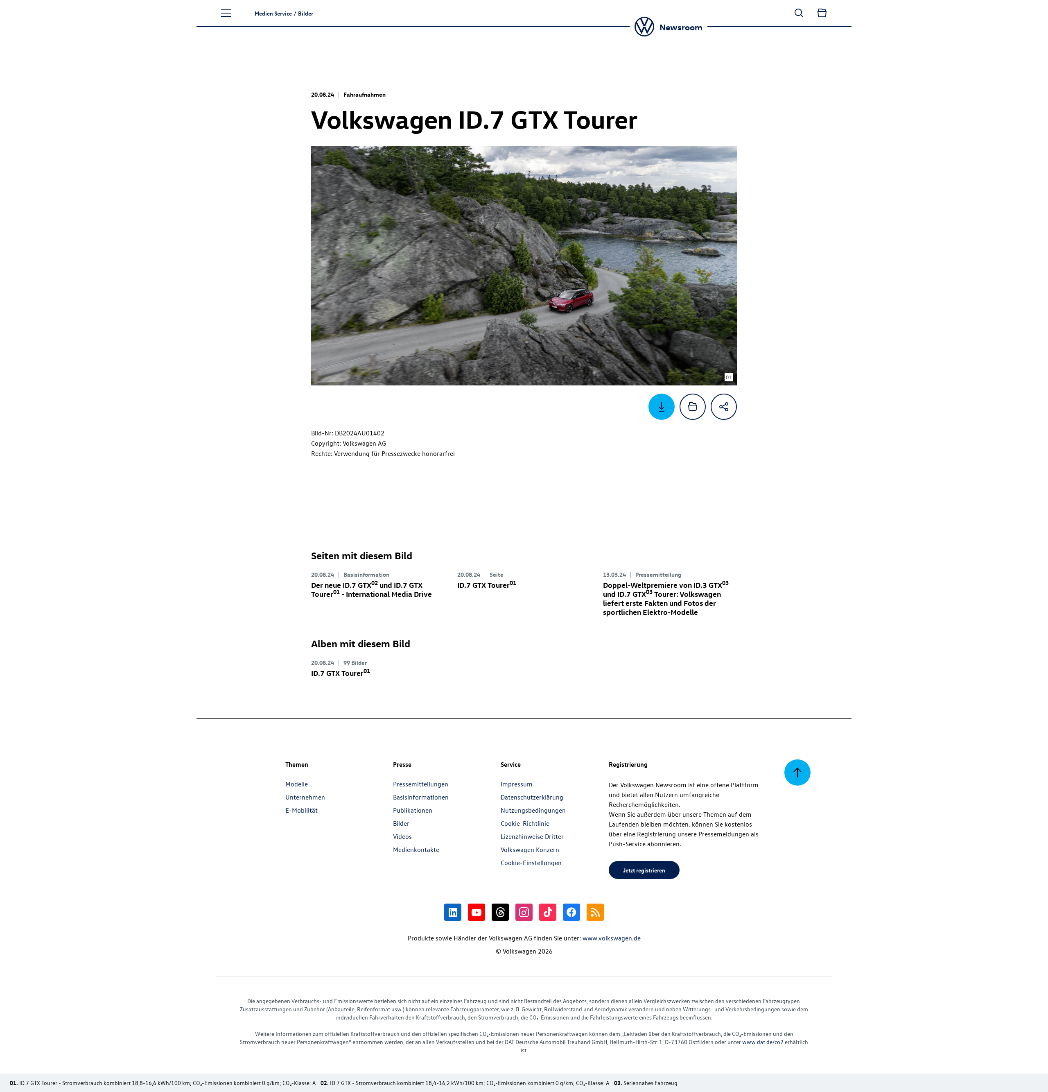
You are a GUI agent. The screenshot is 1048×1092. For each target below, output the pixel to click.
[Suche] (799, 13)
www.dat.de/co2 (763, 1042)
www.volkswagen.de (612, 938)
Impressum (517, 784)
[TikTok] (547, 912)
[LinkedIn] (452, 912)
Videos (402, 836)
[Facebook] (571, 912)
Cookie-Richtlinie (525, 823)
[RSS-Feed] (595, 912)
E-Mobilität (301, 810)
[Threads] (500, 912)
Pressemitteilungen (420, 784)
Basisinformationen (421, 797)
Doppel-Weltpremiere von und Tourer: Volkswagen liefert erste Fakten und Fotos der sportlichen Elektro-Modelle (666, 598)
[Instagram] (524, 912)
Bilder (401, 823)
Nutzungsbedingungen (533, 810)
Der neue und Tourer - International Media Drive (371, 589)
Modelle (296, 784)
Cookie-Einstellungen (531, 863)
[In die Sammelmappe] (693, 407)
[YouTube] (476, 912)
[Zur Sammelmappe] (822, 13)
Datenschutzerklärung (532, 797)
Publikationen (412, 810)
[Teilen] (724, 407)
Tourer (486, 584)
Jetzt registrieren (644, 870)
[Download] (661, 407)
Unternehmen (305, 797)
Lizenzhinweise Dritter (532, 836)
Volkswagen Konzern (530, 849)
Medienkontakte (416, 849)
